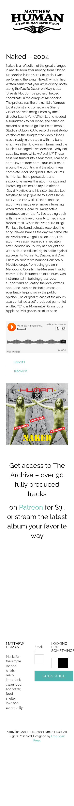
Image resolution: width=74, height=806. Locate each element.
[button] (37, 359)
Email (39, 646)
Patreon (31, 505)
